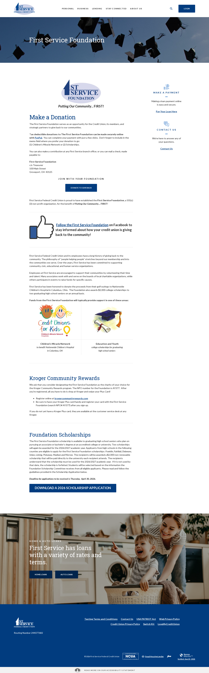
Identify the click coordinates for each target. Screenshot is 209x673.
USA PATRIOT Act (146, 619)
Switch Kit (148, 624)
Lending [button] (97, 8)
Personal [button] (68, 8)
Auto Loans (67, 574)
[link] (186, 656)
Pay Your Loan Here (166, 111)
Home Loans (41, 574)
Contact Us (166, 148)
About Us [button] (136, 8)
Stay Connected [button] (116, 8)
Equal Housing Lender (154, 656)
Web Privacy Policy (169, 619)
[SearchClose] (171, 8)
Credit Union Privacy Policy (125, 624)
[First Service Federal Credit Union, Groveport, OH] (24, 8)
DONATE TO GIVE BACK (84, 188)
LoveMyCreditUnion (169, 624)
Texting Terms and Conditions (101, 619)
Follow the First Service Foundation (82, 225)
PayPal (38, 137)
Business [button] (82, 8)
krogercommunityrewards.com (71, 398)
